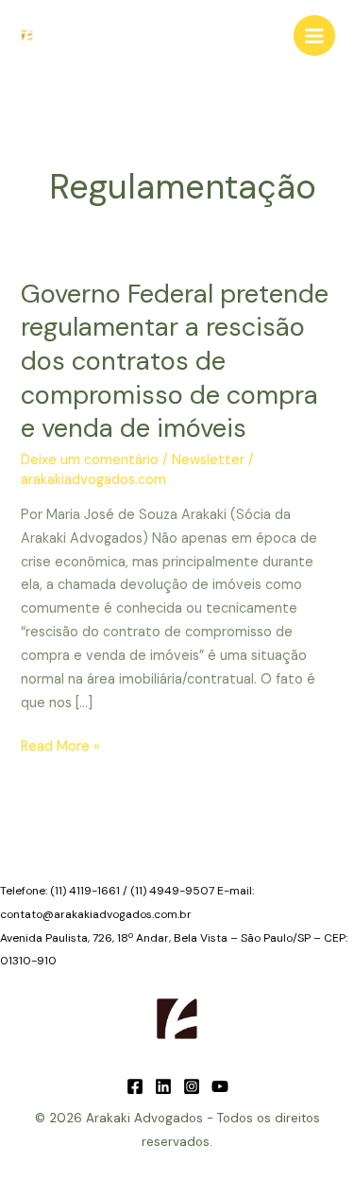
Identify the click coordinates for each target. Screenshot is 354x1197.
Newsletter (208, 460)
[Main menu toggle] (314, 36)
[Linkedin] (163, 1086)
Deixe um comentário (90, 460)
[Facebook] (134, 1086)
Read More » (60, 748)
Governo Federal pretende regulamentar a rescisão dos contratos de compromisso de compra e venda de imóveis (175, 360)
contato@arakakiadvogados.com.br (96, 914)
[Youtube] (219, 1086)
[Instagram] (191, 1086)
